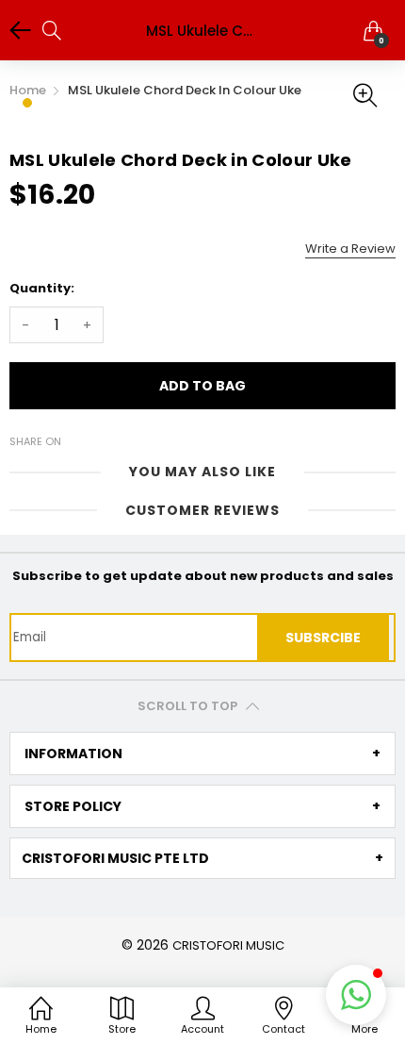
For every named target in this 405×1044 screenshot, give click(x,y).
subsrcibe (323, 637)
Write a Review (350, 248)
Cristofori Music (228, 945)
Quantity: (41, 288)
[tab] (202, 753)
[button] (356, 995)
